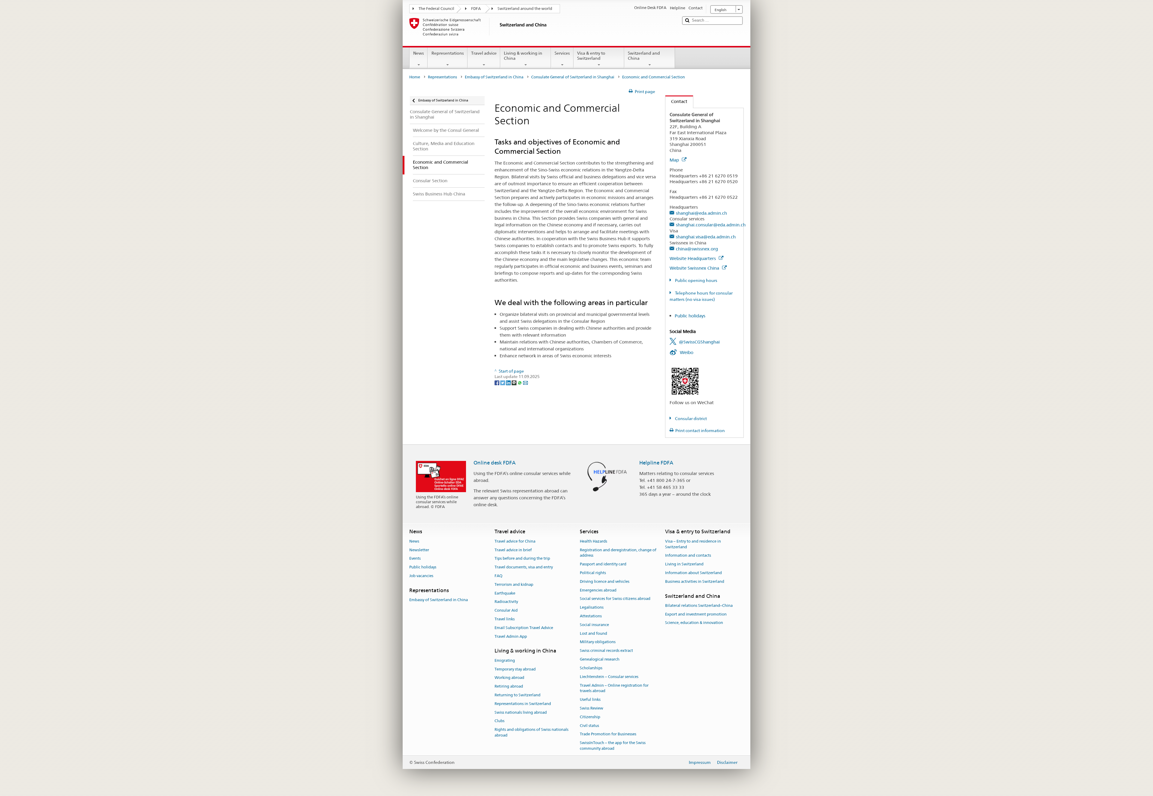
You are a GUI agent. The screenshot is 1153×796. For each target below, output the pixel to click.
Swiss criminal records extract (606, 651)
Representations (447, 53)
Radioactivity (506, 602)
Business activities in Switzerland (694, 581)
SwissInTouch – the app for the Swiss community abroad (613, 745)
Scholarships (591, 668)
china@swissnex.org (697, 249)
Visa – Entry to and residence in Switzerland (693, 544)
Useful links (590, 699)
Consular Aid (506, 610)
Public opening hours (695, 280)
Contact (676, 101)
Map (675, 160)
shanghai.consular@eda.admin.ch (711, 225)
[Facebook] (497, 382)
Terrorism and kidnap (514, 584)
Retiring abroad (509, 686)
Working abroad (509, 678)
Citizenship (590, 717)
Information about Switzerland (693, 573)
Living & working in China (523, 56)
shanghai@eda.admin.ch (701, 213)
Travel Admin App (511, 636)
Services (562, 53)
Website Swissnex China (695, 268)
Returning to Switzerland (517, 695)
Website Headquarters (693, 258)
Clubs (499, 721)
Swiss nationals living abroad (521, 712)
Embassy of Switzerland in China (494, 77)
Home (414, 77)
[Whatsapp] (520, 382)
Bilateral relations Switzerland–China (699, 605)
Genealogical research (599, 659)
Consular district (690, 418)
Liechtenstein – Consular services (609, 676)
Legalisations (592, 607)
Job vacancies (421, 576)
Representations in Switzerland (523, 703)
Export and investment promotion (696, 614)
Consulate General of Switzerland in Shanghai (572, 77)
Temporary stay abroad (515, 669)
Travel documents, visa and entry (524, 567)
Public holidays (690, 316)
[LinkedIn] (509, 382)
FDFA (476, 8)
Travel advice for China (515, 541)
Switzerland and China (644, 56)
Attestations (591, 616)
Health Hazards (593, 541)
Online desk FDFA (495, 463)
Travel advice (484, 53)
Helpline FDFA (656, 463)
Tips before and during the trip (522, 558)
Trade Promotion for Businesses (608, 734)
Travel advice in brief (513, 550)
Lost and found (593, 633)
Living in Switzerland (684, 564)
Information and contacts (688, 555)
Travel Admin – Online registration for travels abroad (614, 688)
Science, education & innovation (694, 623)
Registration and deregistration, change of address (618, 553)
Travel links (505, 619)
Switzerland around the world (525, 8)
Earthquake (505, 593)
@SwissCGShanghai (699, 342)
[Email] (525, 382)
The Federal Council (436, 8)
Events (415, 558)
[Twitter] (503, 382)
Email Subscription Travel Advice (524, 627)
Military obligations (598, 642)
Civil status (589, 725)
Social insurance (594, 624)
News (418, 53)
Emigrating (505, 660)
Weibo (686, 352)
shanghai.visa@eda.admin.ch (706, 237)
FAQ (498, 576)
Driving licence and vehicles (604, 581)
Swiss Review (591, 708)
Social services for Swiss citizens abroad (615, 599)
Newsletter (419, 550)
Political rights (593, 573)
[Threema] (514, 382)
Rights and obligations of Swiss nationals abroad (531, 732)
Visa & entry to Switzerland (591, 56)
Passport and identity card (603, 564)
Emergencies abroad (598, 590)
